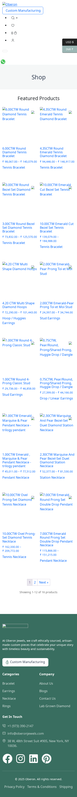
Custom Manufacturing (23, 10)
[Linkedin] (33, 758)
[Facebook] (7, 758)
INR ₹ (67, 49)
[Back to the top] (38, 56)
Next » (43, 582)
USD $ (68, 42)
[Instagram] (20, 758)
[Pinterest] (46, 758)
